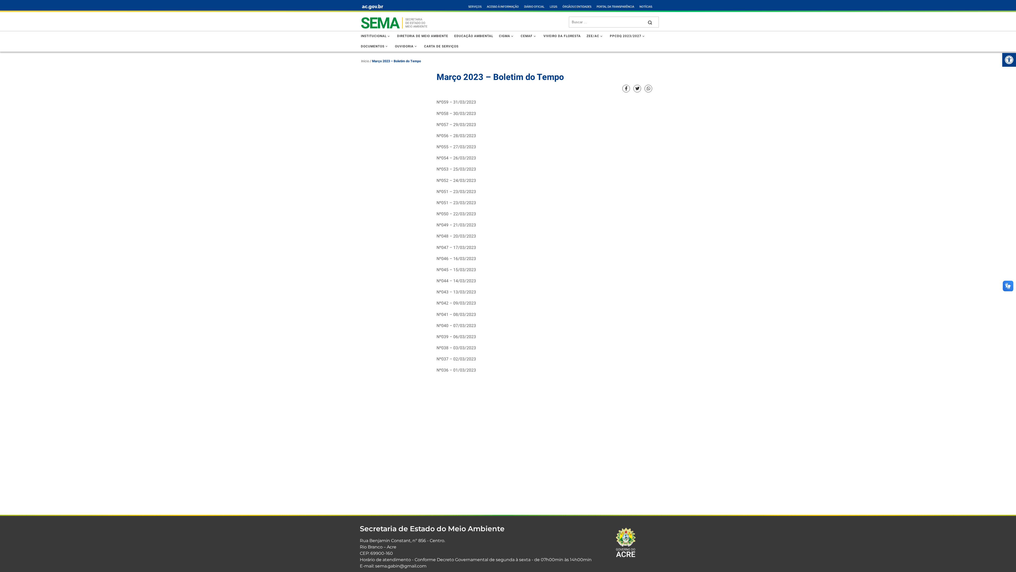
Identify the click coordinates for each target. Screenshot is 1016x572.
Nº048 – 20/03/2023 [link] (456, 236)
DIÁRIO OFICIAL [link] (534, 6)
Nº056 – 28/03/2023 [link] (456, 136)
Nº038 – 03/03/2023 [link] (456, 348)
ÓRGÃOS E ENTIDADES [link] (577, 6)
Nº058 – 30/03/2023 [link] (456, 114)
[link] (1009, 60)
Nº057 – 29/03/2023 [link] (456, 125)
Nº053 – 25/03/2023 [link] (456, 169)
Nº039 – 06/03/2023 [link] (456, 337)
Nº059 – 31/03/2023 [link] (456, 102)
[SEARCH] (608, 22)
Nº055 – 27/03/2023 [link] (456, 147)
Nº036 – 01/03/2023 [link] (456, 370)
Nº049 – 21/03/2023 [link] (456, 225)
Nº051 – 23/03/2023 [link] (456, 192)
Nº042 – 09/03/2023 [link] (456, 303)
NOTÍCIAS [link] (645, 6)
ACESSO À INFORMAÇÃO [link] (503, 6)
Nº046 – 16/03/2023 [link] (456, 259)
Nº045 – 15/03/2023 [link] (456, 270)
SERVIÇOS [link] (475, 6)
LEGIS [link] (553, 6)
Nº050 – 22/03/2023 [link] (456, 214)
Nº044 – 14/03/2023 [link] (456, 281)
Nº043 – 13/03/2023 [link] (456, 292)
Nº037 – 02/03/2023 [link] (456, 359)
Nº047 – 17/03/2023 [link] (456, 248)
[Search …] (650, 22)
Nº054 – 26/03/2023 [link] (456, 158)
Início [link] (365, 61)
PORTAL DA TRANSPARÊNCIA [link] (615, 6)
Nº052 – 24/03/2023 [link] (456, 181)
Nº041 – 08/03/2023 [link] (456, 315)
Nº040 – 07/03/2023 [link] (456, 326)
